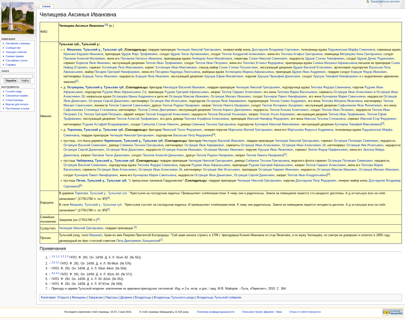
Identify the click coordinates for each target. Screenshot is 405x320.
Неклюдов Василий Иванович (184, 87)
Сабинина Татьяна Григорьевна (213, 124)
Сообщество (13, 47)
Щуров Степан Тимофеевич (325, 58)
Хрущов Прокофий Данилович (278, 76)
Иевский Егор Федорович (378, 118)
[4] (213, 134)
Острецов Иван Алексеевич (353, 92)
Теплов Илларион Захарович (282, 105)
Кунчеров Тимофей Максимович (357, 124)
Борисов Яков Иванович (93, 63)
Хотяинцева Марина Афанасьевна (249, 72)
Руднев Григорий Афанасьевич (187, 92)
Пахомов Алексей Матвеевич (84, 58)
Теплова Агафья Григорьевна (301, 54)
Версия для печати (17, 104)
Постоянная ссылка (17, 108)
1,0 (53, 256)
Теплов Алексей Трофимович (137, 118)
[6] (80, 185)
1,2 (62, 256)
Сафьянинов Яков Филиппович (360, 105)
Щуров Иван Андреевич (309, 72)
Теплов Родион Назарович (181, 105)
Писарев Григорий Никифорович (117, 72)
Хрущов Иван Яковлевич (275, 149)
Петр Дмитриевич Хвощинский (138, 240)
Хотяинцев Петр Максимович (122, 67)
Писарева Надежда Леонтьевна (177, 72)
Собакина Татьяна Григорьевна (142, 145)
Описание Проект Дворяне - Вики (262, 311)
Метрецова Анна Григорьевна (361, 54)
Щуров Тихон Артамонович (190, 54)
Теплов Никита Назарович (230, 105)
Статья (46, 6)
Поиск (5, 71)
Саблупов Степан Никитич (160, 124)
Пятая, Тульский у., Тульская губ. (101, 180)
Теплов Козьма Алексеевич (289, 110)
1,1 (58, 256)
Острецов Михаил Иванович (231, 96)
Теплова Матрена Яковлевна (341, 101)
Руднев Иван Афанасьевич (210, 165)
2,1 (58, 262)
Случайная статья (16, 60)
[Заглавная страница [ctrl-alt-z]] (18, 18)
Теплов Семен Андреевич (288, 101)
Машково (95, 235)
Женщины (79, 297)
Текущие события (16, 52)
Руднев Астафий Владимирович (105, 124)
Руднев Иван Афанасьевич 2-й (124, 92)
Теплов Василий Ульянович (227, 114)
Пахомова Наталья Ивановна (141, 58)
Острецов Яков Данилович (125, 149)
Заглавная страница (18, 43)
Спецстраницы (14, 100)
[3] (382, 123)
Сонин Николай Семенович (268, 58)
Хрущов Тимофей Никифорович (335, 76)
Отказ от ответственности (305, 311)
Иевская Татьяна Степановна (325, 118)
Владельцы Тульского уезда (174, 297)
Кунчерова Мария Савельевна (343, 96)
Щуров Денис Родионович (375, 58)
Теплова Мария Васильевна (297, 92)
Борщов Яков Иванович (152, 76)
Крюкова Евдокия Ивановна (83, 54)
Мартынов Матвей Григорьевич (250, 129)
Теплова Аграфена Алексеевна (206, 118)
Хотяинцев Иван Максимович (176, 67)
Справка (11, 64)
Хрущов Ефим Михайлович (223, 76)
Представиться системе (385, 1)
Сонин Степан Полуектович (238, 67)
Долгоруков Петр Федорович (316, 180)
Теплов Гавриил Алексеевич (241, 92)
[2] (76, 80)
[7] (161, 239)
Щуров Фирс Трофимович (139, 54)
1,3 (66, 256)
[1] (106, 24)
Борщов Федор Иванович (369, 72)
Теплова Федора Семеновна (331, 87)
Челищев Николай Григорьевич (199, 49)
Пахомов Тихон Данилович (111, 155)
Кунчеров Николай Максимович (277, 124)
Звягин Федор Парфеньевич (328, 149)
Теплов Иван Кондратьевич (306, 175)
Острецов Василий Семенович (85, 145)
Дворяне (126, 297)
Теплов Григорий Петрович (103, 114)
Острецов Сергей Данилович (109, 101)
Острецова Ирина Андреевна (133, 96)
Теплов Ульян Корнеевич (277, 114)
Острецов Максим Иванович (189, 96)
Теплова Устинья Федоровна (263, 63)
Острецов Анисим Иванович (182, 149)
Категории (48, 297)
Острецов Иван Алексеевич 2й (304, 145)
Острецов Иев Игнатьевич (168, 101)
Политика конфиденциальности (215, 311)
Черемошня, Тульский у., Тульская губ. (134, 140)
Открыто (63, 297)
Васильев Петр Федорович (192, 135)
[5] (328, 174)
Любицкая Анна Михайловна (211, 58)
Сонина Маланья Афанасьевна (335, 63)
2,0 (53, 262)
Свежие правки (15, 56)
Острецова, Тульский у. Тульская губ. (95, 87)
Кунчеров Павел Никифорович (285, 96)
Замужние (95, 297)
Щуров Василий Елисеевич (312, 67)
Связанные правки (17, 95)
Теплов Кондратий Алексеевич (244, 54)
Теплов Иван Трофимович (164, 63)
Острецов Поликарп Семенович (356, 140)
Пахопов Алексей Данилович (163, 155)
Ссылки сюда (14, 91)
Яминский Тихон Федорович (182, 129)
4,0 (53, 273)
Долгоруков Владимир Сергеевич (275, 49)
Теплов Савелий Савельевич (129, 105)
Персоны (111, 297)
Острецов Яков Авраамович (226, 101)
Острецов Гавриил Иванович (278, 169)
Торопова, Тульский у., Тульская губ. (95, 129)
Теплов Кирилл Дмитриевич (231, 110)
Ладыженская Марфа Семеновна (351, 49)
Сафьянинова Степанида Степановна (90, 110)
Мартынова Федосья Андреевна (310, 129)
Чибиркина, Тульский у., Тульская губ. (105, 160)
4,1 (58, 273)
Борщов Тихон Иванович (99, 76)
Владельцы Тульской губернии (219, 297)
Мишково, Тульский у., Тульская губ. (95, 49)
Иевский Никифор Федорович (268, 118)
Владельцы (143, 297)
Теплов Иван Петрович (211, 63)
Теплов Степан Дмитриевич (157, 110)
